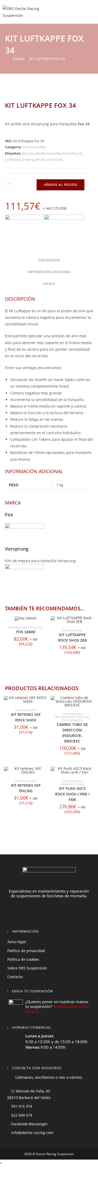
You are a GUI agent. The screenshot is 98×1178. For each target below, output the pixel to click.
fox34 (40, 153)
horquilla (53, 153)
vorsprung (55, 159)
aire (25, 153)
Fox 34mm (25, 631)
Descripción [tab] (49, 260)
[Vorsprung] (64, 226)
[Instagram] (58, 912)
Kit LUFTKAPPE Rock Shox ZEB (72, 637)
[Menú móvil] (92, 11)
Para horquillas (34, 147)
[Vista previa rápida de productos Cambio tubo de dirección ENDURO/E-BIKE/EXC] (91, 705)
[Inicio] (6, 58)
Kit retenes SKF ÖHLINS (26, 788)
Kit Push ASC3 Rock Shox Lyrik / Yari (72, 794)
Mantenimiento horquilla (26, 627)
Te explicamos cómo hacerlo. (57, 1009)
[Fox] (24, 226)
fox (31, 153)
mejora (27, 159)
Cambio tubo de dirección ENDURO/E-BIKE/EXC (72, 733)
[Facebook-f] (39, 912)
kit (80, 153)
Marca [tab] (49, 283)
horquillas (69, 153)
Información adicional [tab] (49, 272)
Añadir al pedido (60, 184)
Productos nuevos (72, 784)
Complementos (72, 713)
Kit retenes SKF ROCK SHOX (26, 717)
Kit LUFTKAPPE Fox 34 (47, 58)
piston (40, 159)
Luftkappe (13, 159)
